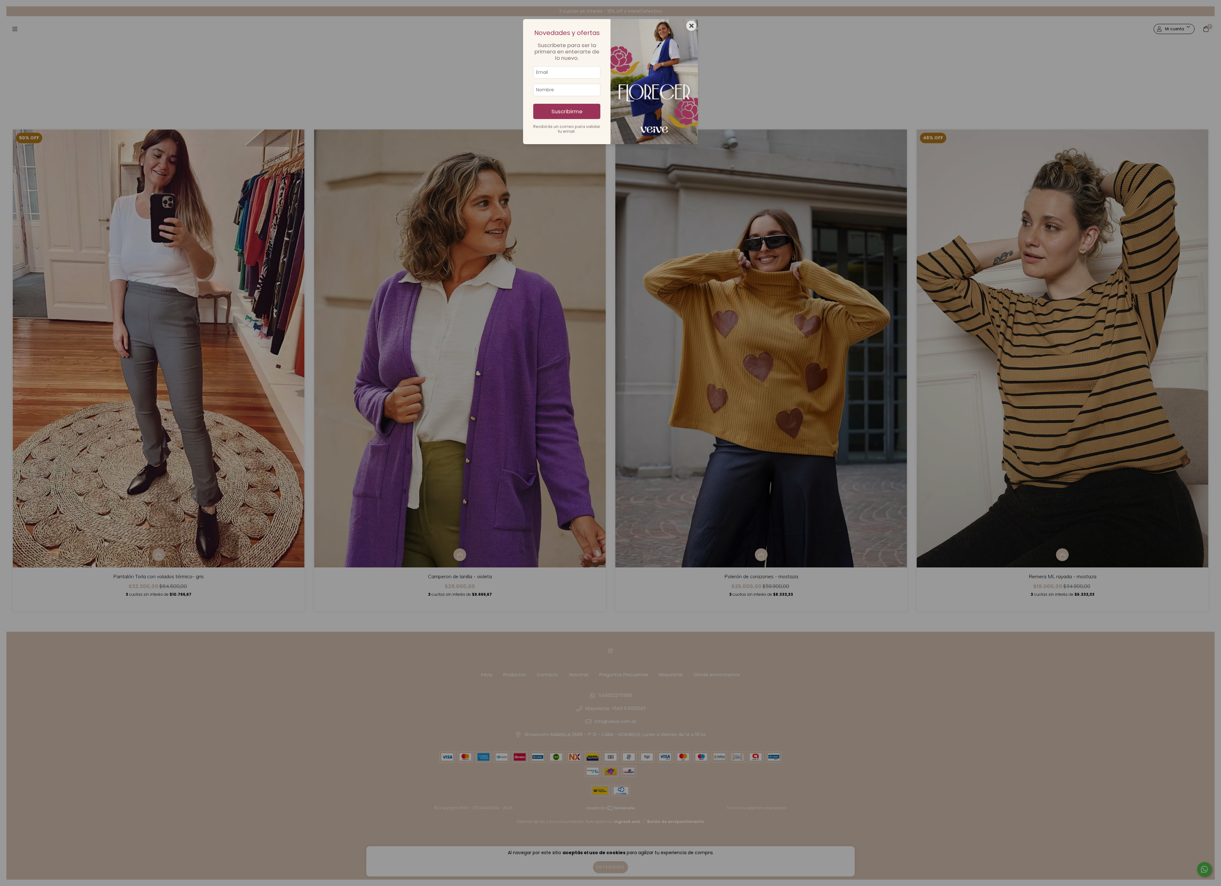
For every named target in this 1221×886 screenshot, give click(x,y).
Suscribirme (567, 111)
